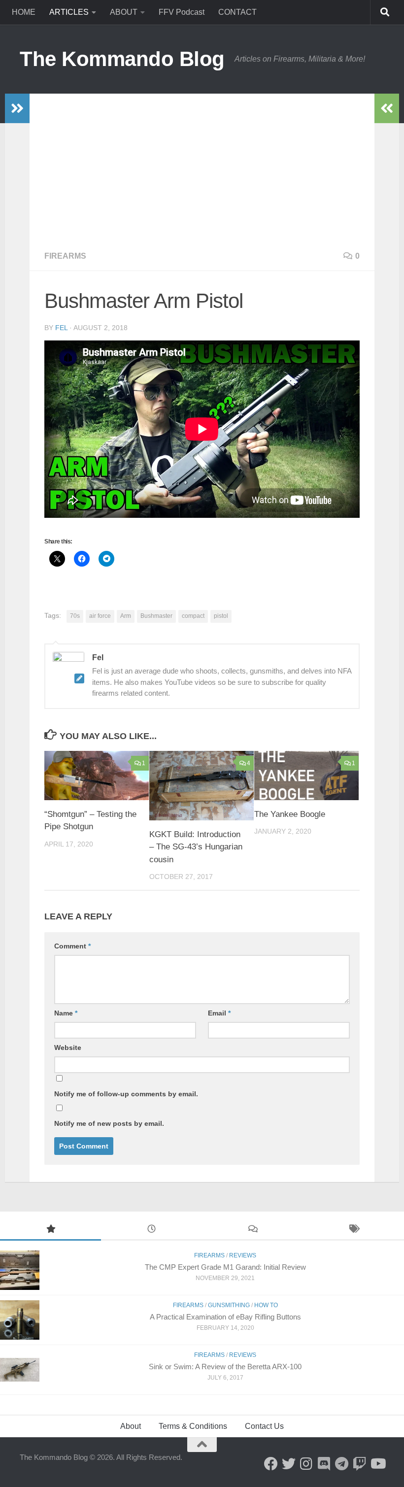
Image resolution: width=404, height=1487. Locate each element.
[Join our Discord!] (324, 1464)
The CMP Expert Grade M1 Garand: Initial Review (225, 1267)
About (130, 1426)
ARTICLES (69, 12)
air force (100, 615)
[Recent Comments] (252, 1230)
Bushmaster (156, 615)
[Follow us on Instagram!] (306, 1464)
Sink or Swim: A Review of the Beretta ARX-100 (225, 1366)
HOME (23, 12)
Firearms (65, 256)
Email (219, 1013)
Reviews (242, 1255)
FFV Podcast (181, 12)
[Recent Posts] (151, 1230)
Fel (61, 328)
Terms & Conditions (193, 1426)
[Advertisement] (202, 168)
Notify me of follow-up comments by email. (126, 1094)
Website (67, 1047)
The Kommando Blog (122, 58)
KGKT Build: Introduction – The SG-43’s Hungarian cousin (195, 847)
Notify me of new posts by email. (109, 1123)
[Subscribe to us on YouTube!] (377, 1464)
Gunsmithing (229, 1305)
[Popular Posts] (50, 1230)
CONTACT (237, 12)
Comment (72, 946)
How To (266, 1305)
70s (75, 615)
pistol (221, 615)
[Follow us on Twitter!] (289, 1464)
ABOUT (123, 12)
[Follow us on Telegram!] (342, 1464)
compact (193, 615)
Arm (125, 615)
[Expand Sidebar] (17, 108)
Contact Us (264, 1426)
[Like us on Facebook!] (271, 1464)
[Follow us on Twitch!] (360, 1464)
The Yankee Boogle (289, 814)
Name (65, 1013)
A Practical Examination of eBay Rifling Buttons (225, 1317)
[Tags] (353, 1230)
